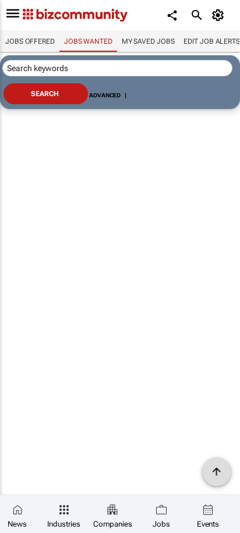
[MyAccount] (220, 15)
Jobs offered (30, 41)
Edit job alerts (211, 41)
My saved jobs (148, 41)
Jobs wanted (88, 41)
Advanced (105, 95)
